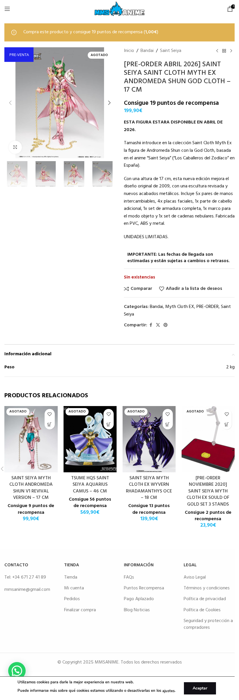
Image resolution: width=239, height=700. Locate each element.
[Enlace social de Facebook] (150, 325)
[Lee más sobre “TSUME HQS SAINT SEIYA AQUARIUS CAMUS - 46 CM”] (108, 424)
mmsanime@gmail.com (27, 589)
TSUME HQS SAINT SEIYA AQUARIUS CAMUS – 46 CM (90, 484)
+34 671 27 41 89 (29, 577)
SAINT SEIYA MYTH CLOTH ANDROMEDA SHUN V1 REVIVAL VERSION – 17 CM (31, 488)
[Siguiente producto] (231, 50)
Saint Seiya (170, 51)
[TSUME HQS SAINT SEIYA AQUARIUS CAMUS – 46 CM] (90, 439)
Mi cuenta (74, 588)
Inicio (129, 51)
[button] (10, 103)
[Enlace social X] (158, 325)
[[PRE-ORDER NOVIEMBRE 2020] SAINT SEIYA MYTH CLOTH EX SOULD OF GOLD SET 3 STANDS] (208, 439)
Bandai (147, 51)
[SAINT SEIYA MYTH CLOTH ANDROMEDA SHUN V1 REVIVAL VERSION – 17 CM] (31, 439)
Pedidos (72, 599)
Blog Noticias (137, 610)
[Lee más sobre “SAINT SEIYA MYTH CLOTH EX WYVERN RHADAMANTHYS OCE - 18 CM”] (168, 424)
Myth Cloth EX (179, 307)
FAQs (129, 577)
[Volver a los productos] (224, 50)
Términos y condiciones (207, 588)
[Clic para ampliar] (15, 147)
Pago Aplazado (139, 599)
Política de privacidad (205, 599)
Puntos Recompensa (144, 588)
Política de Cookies (202, 610)
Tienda (70, 577)
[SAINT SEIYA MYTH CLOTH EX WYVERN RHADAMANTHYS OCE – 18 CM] (149, 439)
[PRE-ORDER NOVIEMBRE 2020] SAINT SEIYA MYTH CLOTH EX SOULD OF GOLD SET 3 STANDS (208, 491)
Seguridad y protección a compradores (208, 624)
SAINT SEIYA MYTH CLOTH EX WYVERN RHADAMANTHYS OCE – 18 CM (149, 488)
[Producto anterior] (217, 50)
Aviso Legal (195, 577)
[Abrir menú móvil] (7, 9)
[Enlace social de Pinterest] (165, 325)
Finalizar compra (80, 610)
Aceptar (200, 688)
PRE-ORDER (207, 307)
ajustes (168, 691)
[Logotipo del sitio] (119, 9)
